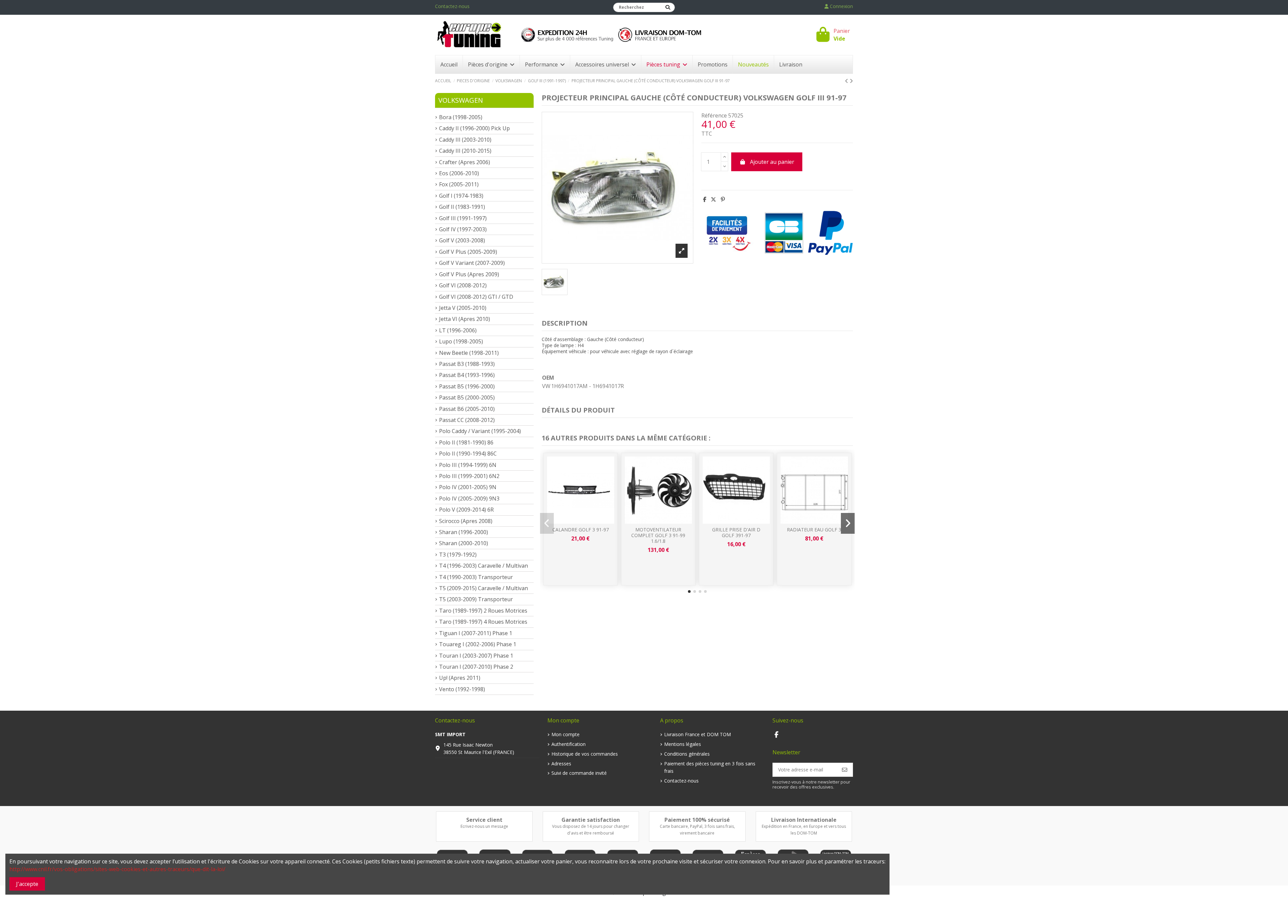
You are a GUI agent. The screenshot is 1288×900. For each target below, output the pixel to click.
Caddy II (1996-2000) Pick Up (474, 128)
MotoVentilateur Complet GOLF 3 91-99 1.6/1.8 (658, 535)
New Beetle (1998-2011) (469, 353)
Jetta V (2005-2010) (462, 308)
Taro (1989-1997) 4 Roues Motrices (483, 621)
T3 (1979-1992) (458, 554)
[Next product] (851, 81)
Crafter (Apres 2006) (464, 162)
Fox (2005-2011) (459, 184)
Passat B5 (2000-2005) (467, 397)
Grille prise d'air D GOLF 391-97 (736, 532)
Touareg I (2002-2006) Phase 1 (477, 644)
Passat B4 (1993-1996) (467, 375)
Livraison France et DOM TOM (697, 734)
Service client (484, 819)
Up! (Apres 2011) (459, 677)
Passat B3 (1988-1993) (467, 364)
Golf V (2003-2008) (462, 240)
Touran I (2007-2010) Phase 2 (476, 666)
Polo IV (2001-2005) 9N (467, 487)
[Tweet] (713, 199)
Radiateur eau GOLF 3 (814, 529)
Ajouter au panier (772, 161)
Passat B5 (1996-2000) (467, 386)
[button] (689, 591)
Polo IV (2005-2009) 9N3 (469, 498)
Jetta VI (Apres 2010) (464, 319)
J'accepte (27, 884)
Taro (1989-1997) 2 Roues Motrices (483, 610)
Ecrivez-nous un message (484, 826)
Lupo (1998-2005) (461, 341)
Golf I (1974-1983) (461, 195)
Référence (714, 115)
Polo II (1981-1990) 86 (466, 442)
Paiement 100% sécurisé (697, 819)
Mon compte (565, 734)
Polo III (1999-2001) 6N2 (469, 476)
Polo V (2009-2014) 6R (466, 509)
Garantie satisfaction (590, 819)
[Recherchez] (668, 7)
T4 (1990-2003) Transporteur (476, 577)
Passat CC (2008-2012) (467, 420)
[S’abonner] (845, 769)
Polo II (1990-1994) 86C (468, 453)
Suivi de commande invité (579, 773)
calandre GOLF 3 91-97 (580, 529)
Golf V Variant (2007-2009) (472, 263)
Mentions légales (682, 744)
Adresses (561, 763)
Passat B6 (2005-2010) (467, 409)
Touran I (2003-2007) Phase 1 (476, 655)
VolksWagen (460, 100)
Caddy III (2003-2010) (465, 139)
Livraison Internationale (804, 819)
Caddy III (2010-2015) (465, 150)
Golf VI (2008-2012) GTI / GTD (476, 296)
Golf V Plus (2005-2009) (468, 251)
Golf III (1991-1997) (463, 218)
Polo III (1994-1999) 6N (467, 465)
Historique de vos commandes (584, 754)
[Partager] (704, 199)
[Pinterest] (723, 199)
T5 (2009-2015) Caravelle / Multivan (483, 588)
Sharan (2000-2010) (463, 543)
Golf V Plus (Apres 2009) (469, 274)
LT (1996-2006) (458, 330)
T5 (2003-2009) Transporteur (476, 599)
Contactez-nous (452, 6)
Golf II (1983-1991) (462, 206)
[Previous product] (847, 81)
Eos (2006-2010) (459, 173)
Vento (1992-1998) (462, 689)
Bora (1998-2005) (460, 117)
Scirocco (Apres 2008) (465, 521)
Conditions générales (687, 754)
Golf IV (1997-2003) (463, 229)
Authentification (568, 744)
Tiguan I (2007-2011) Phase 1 (475, 633)
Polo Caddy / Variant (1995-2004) (480, 431)
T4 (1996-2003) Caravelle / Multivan (483, 565)
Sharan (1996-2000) (463, 532)
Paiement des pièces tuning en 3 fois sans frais (709, 767)
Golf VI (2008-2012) (463, 285)
